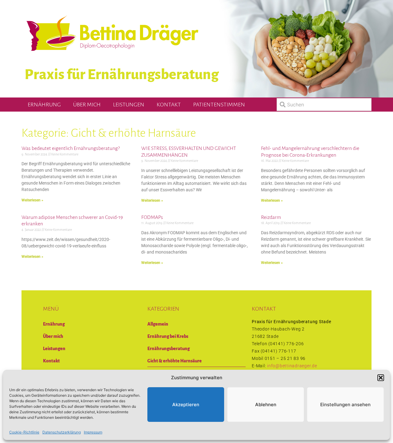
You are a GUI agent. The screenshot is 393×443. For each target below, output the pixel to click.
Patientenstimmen (219, 104)
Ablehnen (265, 404)
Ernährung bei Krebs (167, 336)
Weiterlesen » (32, 200)
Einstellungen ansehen (345, 404)
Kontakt (169, 104)
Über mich (87, 104)
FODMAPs (152, 217)
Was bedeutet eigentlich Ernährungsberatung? (70, 148)
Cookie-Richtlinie (24, 432)
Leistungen (128, 104)
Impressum (93, 432)
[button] (381, 378)
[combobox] (324, 104)
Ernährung (44, 104)
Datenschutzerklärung (61, 432)
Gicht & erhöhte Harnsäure (174, 360)
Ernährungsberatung (168, 348)
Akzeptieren (185, 404)
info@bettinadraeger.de (292, 365)
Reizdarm (271, 217)
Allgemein (157, 324)
